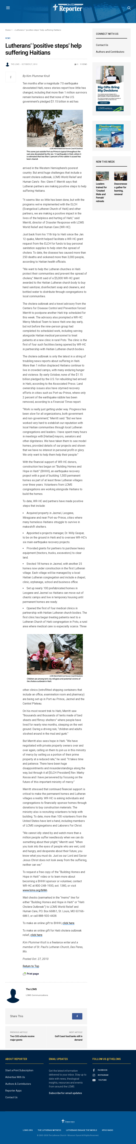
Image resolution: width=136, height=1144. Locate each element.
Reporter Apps (13, 1090)
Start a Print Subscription (19, 1070)
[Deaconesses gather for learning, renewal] (120, 176)
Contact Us (102, 45)
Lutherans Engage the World (81, 1130)
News (7, 38)
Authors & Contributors (18, 1083)
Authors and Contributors (110, 51)
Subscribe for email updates (65, 1093)
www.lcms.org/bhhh (35, 890)
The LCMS (15, 64)
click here (68, 923)
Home (8, 30)
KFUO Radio (107, 1130)
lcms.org (28, 1130)
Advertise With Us (15, 1077)
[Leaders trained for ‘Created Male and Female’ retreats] (102, 176)
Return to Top (31, 966)
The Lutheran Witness (49, 1130)
